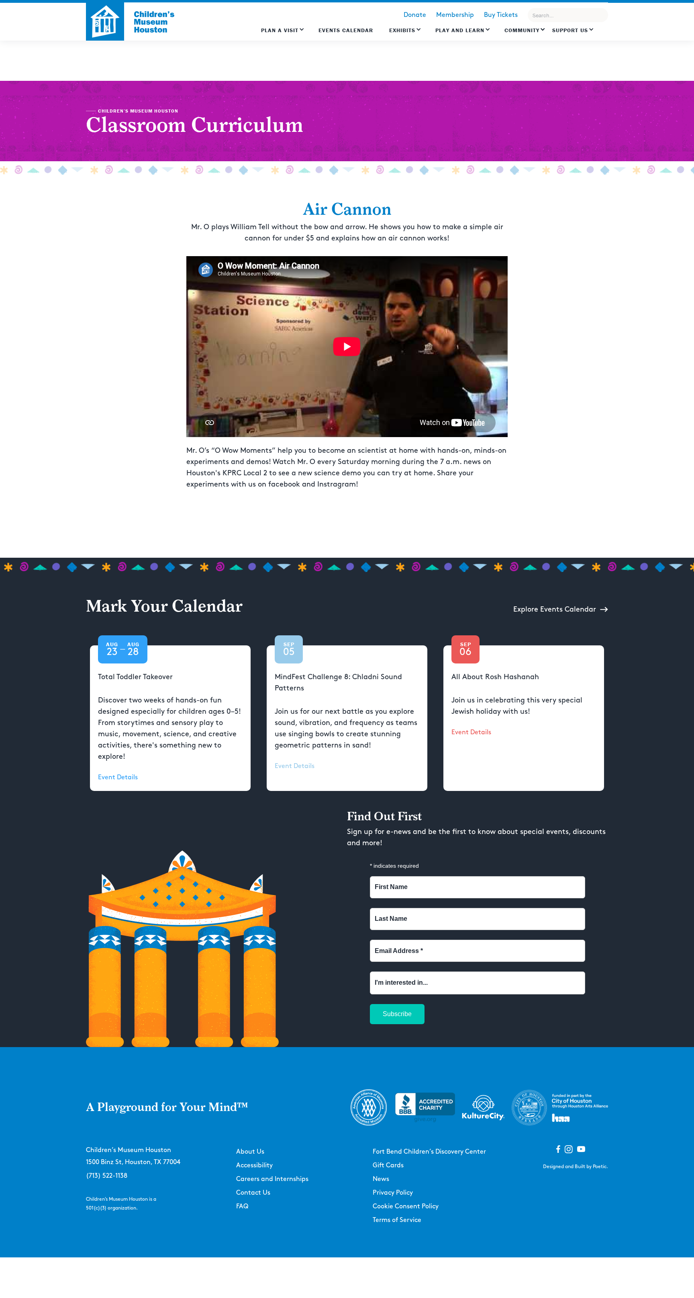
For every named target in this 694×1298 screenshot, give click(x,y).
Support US (570, 30)
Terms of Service (397, 1220)
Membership (455, 15)
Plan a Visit (279, 30)
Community (521, 30)
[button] (282, 34)
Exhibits (402, 30)
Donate (415, 15)
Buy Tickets (501, 15)
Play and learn (459, 30)
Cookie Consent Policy (406, 1207)
